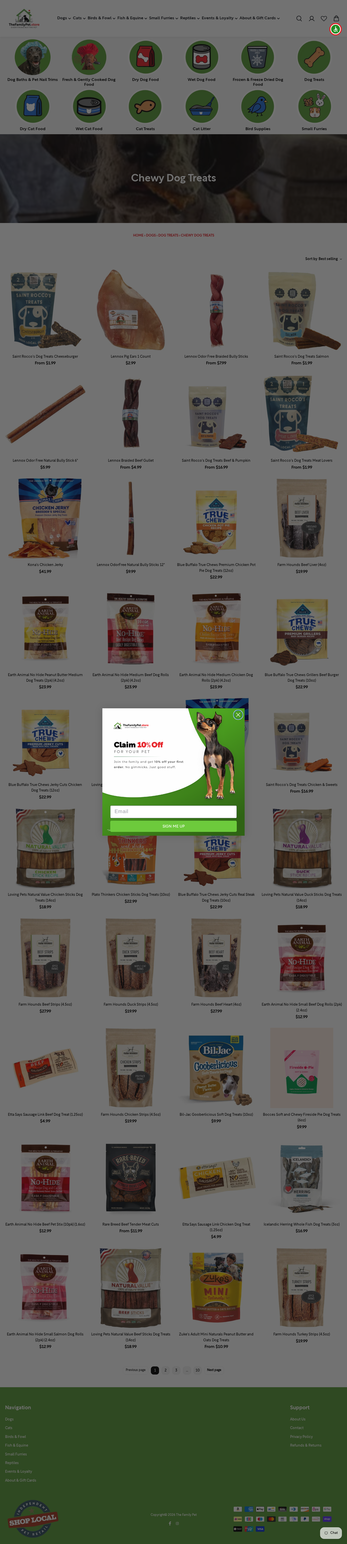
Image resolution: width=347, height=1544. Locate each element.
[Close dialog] (238, 714)
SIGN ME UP (174, 826)
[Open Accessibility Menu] (335, 29)
